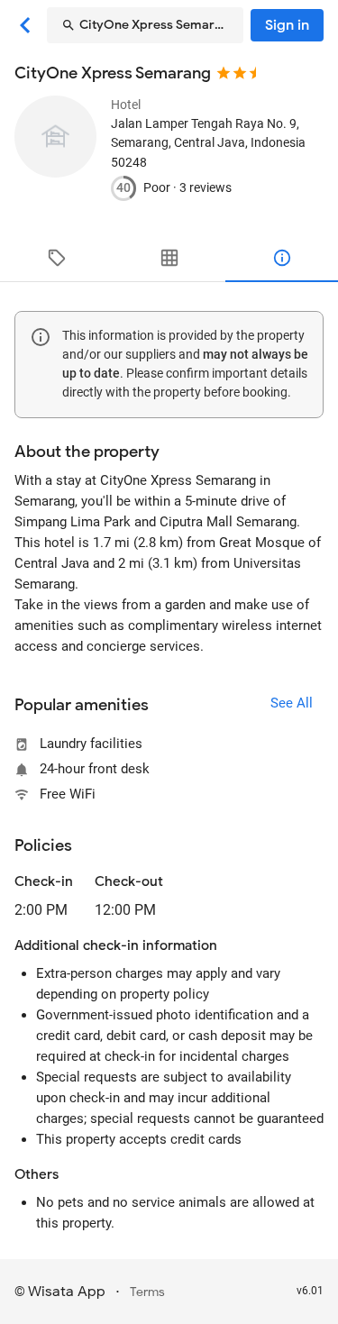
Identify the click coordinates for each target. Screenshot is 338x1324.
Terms (147, 1292)
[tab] (56, 257)
